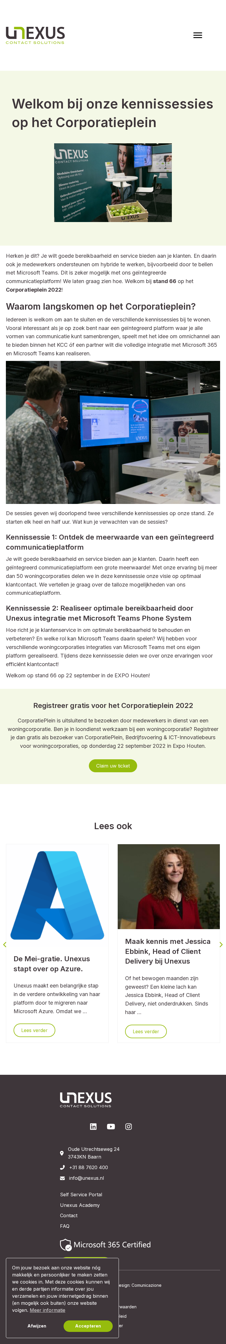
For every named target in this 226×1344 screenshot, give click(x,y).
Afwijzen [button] (36, 1325)
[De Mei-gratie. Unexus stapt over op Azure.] (57, 895)
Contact (68, 1215)
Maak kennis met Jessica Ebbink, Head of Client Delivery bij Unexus (168, 951)
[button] (113, 765)
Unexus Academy (80, 1205)
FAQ (64, 1226)
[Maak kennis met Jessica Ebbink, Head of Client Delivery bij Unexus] (169, 886)
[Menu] (198, 35)
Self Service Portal (81, 1194)
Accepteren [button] (88, 1325)
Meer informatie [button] (47, 1310)
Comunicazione (147, 1285)
